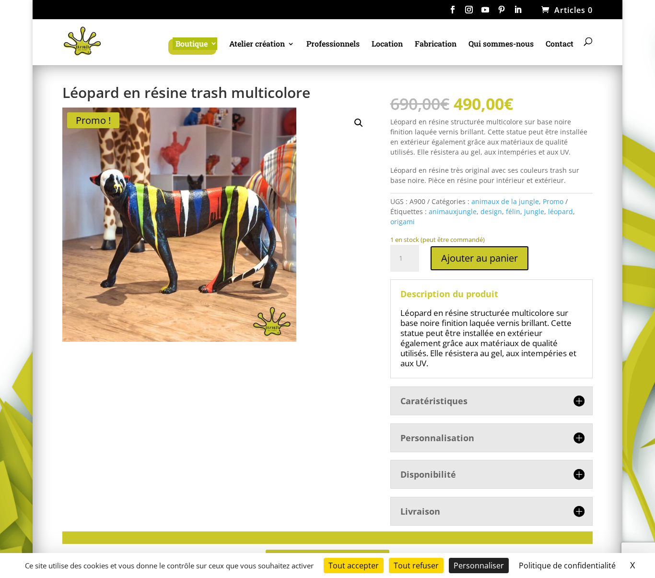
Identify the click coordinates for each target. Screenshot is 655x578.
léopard (560, 211)
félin (513, 211)
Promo (553, 201)
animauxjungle (453, 211)
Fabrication (435, 44)
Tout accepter (353, 565)
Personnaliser (479, 565)
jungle (534, 211)
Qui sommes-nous (501, 44)
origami (402, 221)
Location (387, 44)
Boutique (191, 43)
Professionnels (333, 44)
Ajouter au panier (479, 258)
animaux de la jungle (505, 201)
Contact (559, 44)
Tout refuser (416, 565)
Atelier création (257, 44)
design (491, 211)
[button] (358, 123)
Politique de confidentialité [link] (567, 565)
